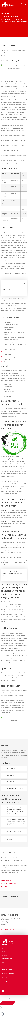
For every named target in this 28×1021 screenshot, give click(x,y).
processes (5, 948)
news (3, 962)
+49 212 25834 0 (5, 927)
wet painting (4, 886)
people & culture (6, 955)
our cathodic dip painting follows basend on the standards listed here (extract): (12, 573)
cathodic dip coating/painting (8, 883)
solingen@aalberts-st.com (7, 929)
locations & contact (7, 958)
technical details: (7, 283)
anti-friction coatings (6, 880)
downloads (5, 966)
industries (4, 951)
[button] (14, 283)
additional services (6, 878)
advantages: (6, 289)
